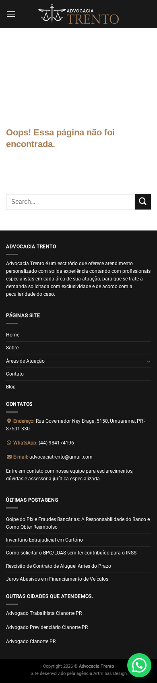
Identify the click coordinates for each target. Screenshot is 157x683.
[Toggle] (148, 361)
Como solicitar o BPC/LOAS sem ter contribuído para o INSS (71, 553)
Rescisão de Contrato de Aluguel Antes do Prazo (58, 566)
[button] (139, 665)
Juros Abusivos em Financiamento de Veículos (57, 579)
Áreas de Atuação (25, 361)
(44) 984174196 (43, 443)
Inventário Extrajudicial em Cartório (44, 540)
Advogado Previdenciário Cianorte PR (47, 627)
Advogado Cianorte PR (31, 641)
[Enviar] (143, 202)
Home (12, 335)
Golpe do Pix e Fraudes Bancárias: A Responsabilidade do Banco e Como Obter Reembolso (78, 523)
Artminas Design (110, 673)
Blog (11, 387)
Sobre (12, 348)
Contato (15, 374)
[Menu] (11, 14)
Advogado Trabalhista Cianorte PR (44, 613)
